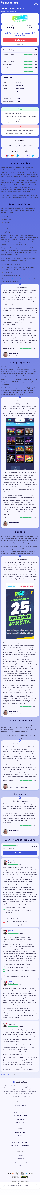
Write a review (20, 853)
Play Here (21, 40)
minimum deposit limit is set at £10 (17, 279)
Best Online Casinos (6, 1075)
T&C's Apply (20, 44)
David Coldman (14, 353)
